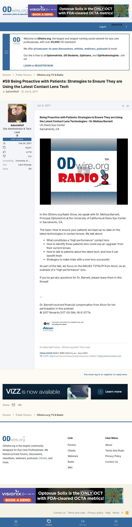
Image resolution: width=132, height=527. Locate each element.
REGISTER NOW (44, 65)
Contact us (111, 461)
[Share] (122, 106)
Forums (72, 444)
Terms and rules (114, 450)
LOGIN (27, 65)
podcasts (102, 48)
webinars (89, 48)
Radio (71, 461)
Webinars (73, 456)
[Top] (122, 512)
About (108, 444)
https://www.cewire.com (109, 356)
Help (108, 512)
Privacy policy (113, 456)
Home (116, 512)
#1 (127, 105)
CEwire (43, 458)
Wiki (70, 467)
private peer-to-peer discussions (53, 48)
